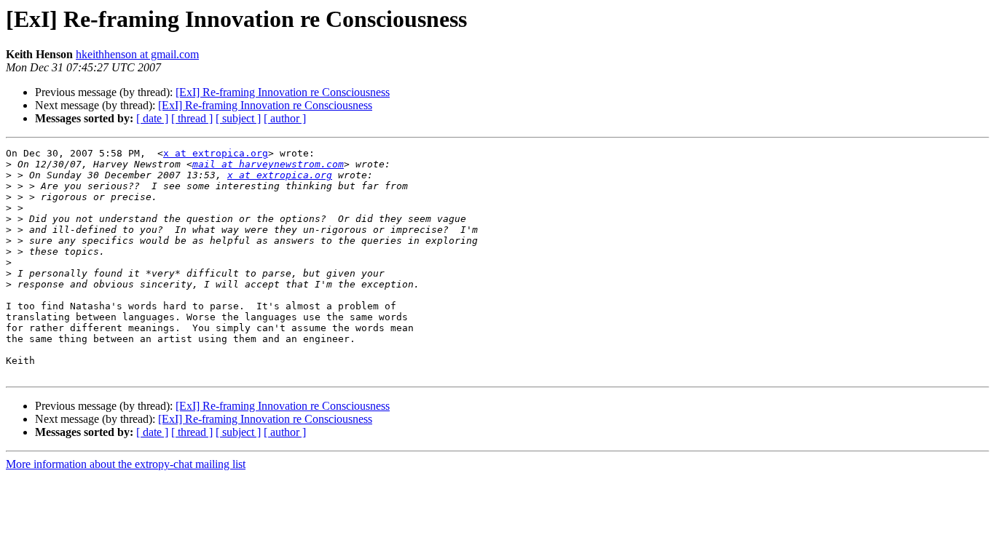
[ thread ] (192, 118)
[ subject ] (238, 118)
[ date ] (152, 118)
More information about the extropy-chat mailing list (125, 464)
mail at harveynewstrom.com (268, 164)
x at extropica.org (215, 153)
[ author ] (285, 118)
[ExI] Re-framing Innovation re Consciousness (283, 92)
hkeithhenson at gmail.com (137, 54)
